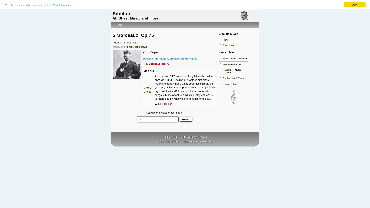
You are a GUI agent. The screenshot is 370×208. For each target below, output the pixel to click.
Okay (355, 4)
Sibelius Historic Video (233, 78)
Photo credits (205, 141)
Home (117, 42)
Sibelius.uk (179, 137)
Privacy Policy (189, 141)
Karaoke (227, 64)
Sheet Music (131, 42)
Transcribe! (228, 70)
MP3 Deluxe (165, 104)
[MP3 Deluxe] (148, 92)
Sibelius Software (231, 84)
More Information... (63, 5)
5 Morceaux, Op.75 (137, 47)
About (161, 141)
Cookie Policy (173, 141)
